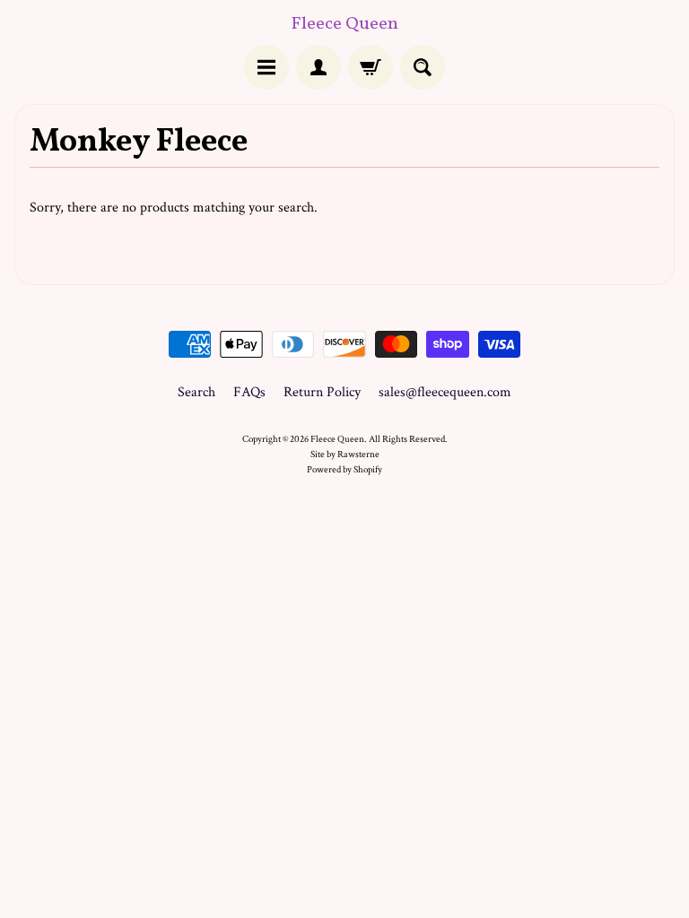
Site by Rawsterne (344, 454)
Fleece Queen (344, 24)
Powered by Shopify (344, 469)
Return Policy (322, 392)
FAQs (249, 392)
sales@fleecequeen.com (445, 392)
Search (196, 392)
